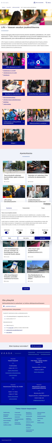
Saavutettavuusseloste (45, 354)
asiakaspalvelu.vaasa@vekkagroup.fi (14, 330)
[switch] (20, 233)
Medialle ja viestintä (41, 416)
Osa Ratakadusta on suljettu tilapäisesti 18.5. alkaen (36, 276)
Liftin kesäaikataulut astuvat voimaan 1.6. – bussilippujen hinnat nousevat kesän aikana (12, 251)
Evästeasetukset (31, 352)
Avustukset (28, 427)
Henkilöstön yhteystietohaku (13, 373)
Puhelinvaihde (29, 416)
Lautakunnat (6, 422)
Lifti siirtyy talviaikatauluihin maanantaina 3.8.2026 (12, 201)
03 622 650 (10, 327)
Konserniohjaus (18, 414)
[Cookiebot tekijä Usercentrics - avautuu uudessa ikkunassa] (44, 204)
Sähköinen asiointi (30, 421)
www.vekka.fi (9, 332)
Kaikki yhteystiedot (13, 370)
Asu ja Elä (9, 7)
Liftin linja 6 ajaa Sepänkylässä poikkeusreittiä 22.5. (35, 250)
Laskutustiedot (13, 375)
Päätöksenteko (6, 412)
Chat (13, 377)
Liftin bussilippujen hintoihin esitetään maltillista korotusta (11, 276)
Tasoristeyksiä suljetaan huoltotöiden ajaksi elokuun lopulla (14, 177)
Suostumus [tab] (9, 208)
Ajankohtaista (40, 418)
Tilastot (38, 420)
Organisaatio (17, 412)
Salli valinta (26, 238)
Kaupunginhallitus (7, 420)
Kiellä (9, 238)
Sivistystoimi (17, 416)
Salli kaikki (42, 238)
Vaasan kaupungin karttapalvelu (43, 352)
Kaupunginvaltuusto (7, 418)
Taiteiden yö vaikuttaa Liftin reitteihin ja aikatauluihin (38, 176)
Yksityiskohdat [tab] (26, 208)
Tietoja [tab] (43, 208)
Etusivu (3, 7)
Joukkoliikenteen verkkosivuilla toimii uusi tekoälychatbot (37, 201)
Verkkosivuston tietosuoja (33, 354)
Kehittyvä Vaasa (40, 422)
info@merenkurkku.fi (39, 400)
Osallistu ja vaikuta (7, 424)
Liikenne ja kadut (15, 7)
